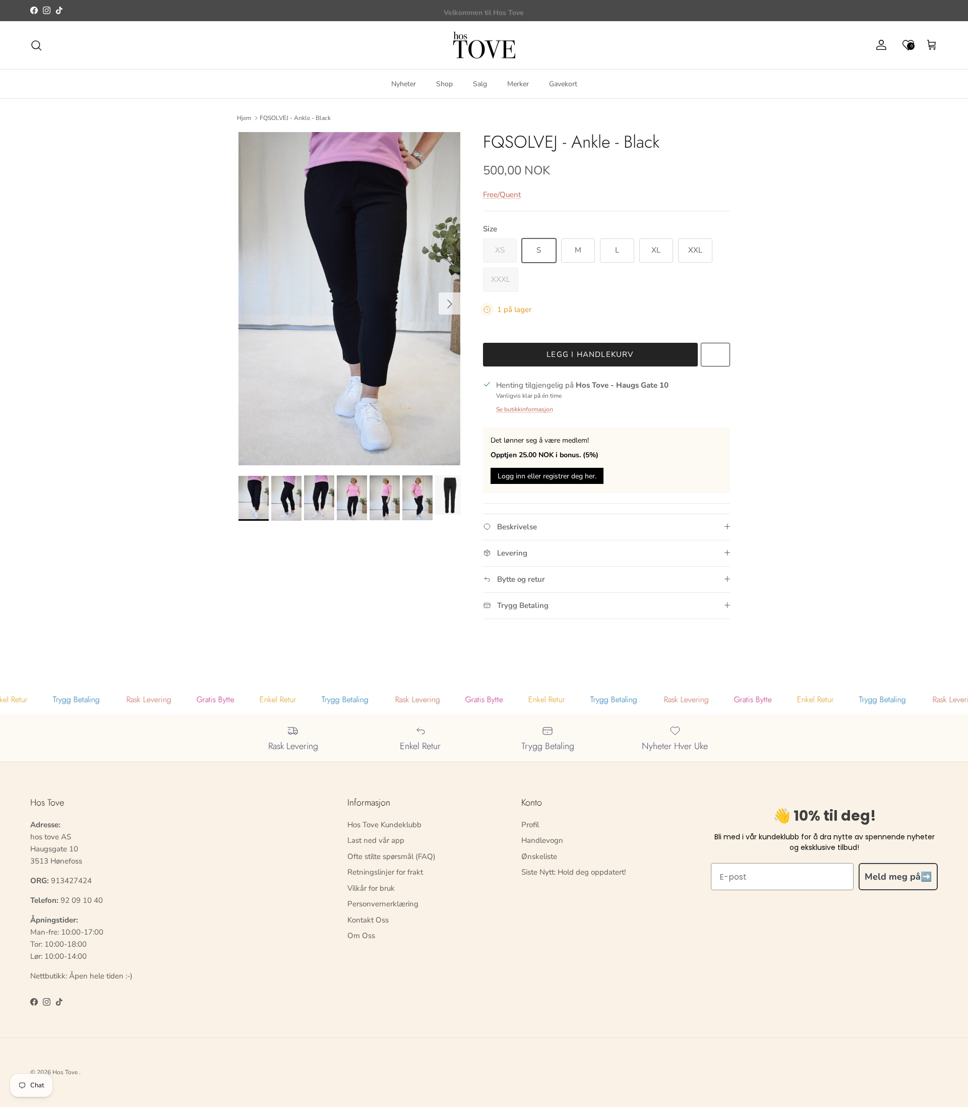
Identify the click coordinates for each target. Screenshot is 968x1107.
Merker (518, 84)
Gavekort (563, 84)
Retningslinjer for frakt (385, 872)
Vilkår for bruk (371, 888)
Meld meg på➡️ (898, 877)
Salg (480, 84)
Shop (444, 84)
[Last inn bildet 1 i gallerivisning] (349, 298)
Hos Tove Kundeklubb (384, 825)
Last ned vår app (375, 840)
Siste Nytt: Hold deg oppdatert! (573, 872)
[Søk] (36, 45)
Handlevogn (542, 840)
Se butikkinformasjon (524, 409)
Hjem (244, 118)
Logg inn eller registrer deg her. (547, 476)
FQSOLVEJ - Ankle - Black (295, 118)
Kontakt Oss (368, 920)
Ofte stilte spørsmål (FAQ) (391, 856)
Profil (530, 825)
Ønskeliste (539, 856)
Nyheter (403, 84)
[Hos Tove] (484, 45)
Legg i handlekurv (590, 354)
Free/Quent (502, 195)
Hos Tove (65, 1072)
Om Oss (361, 936)
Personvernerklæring (382, 904)
